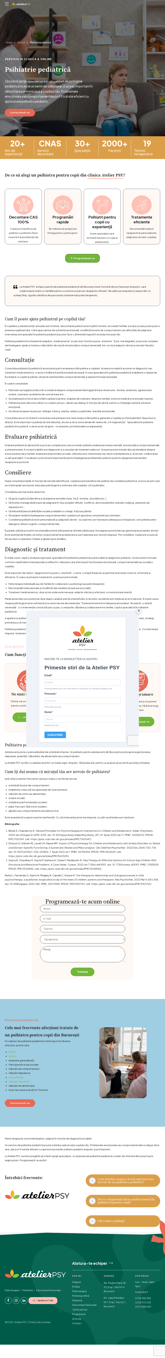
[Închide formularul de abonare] (138, 610)
